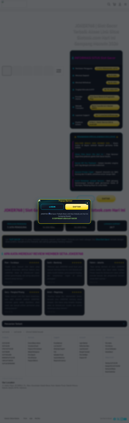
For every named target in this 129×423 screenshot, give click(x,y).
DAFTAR (77, 207)
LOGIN (52, 207)
